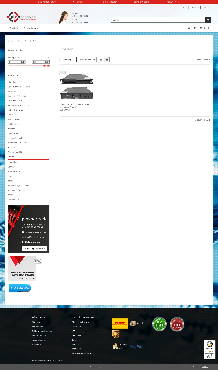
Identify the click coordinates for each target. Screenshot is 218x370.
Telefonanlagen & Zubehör (19, 185)
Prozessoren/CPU (15, 152)
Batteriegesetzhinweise (81, 353)
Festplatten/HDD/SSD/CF (18, 105)
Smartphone (13, 162)
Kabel (10, 115)
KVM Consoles (14, 124)
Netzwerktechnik (15, 138)
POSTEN (11, 147)
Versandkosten (38, 340)
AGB (73, 331)
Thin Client (12, 195)
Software (12, 167)
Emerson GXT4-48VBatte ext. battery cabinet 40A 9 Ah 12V (75, 105)
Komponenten (14, 119)
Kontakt (206, 7)
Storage (11, 176)
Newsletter (36, 344)
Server (11, 157)
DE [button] (183, 7)
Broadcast (12, 91)
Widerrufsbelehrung (80, 322)
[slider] (44, 65)
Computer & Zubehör (17, 96)
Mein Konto (76, 335)
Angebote (14, 28)
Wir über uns (37, 326)
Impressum (76, 349)
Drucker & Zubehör (16, 101)
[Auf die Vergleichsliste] (83, 73)
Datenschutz (77, 326)
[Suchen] (208, 20)
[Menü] (213, 341)
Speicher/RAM (14, 171)
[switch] (209, 356)
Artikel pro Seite (85, 59)
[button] (189, 28)
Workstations (13, 199)
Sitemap (75, 344)
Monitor (11, 129)
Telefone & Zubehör (16, 190)
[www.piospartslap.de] (21, 17)
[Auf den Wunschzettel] (90, 73)
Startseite (194, 7)
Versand (60, 360)
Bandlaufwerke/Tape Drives (19, 87)
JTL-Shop (205, 367)
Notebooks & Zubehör (17, 143)
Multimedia (13, 133)
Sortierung (66, 59)
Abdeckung (13, 82)
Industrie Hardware (16, 110)
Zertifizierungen (39, 335)
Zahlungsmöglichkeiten (42, 331)
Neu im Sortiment (31, 28)
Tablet (10, 181)
